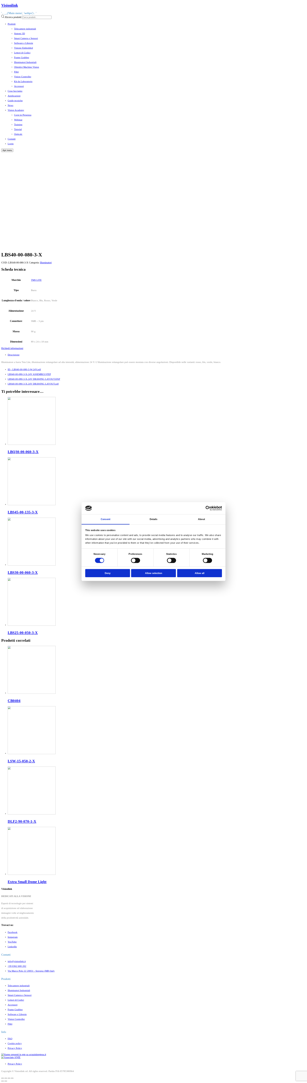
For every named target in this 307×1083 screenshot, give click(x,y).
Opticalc (18, 134)
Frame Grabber (21, 57)
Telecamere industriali (25, 28)
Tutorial (18, 129)
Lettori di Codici (22, 52)
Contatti (12, 138)
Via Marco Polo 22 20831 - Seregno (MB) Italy (31, 970)
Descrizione (14, 354)
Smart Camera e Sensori (26, 38)
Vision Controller (22, 76)
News (10, 105)
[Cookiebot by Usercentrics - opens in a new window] (208, 508)
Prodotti (12, 24)
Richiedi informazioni (12, 348)
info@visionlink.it (17, 961)
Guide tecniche (15, 100)
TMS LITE (36, 280)
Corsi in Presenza (22, 115)
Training (18, 124)
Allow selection (153, 573)
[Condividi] (5, 1078)
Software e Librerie (23, 43)
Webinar (18, 119)
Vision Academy (16, 110)
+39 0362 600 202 (17, 966)
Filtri (16, 71)
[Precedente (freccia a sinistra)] (2, 1081)
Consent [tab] (105, 519)
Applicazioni (14, 95)
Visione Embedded (23, 47)
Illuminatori (46, 262)
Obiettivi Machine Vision (26, 67)
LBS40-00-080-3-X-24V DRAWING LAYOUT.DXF (34, 379)
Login (11, 143)
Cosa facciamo (15, 91)
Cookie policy (15, 1043)
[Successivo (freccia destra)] (5, 1081)
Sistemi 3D (19, 33)
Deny (107, 573)
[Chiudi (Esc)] (2, 1078)
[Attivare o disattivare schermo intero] (9, 1078)
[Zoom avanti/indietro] (12, 1078)
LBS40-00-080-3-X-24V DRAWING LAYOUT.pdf (33, 383)
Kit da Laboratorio (23, 81)
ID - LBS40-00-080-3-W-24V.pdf (24, 369)
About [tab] (201, 519)
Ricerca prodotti (13, 17)
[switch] (135, 560)
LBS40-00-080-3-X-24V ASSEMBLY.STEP (29, 374)
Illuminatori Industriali (25, 62)
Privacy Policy (15, 1048)
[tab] (157, 354)
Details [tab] (153, 519)
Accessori (19, 86)
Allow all (199, 573)
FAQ (10, 1038)
